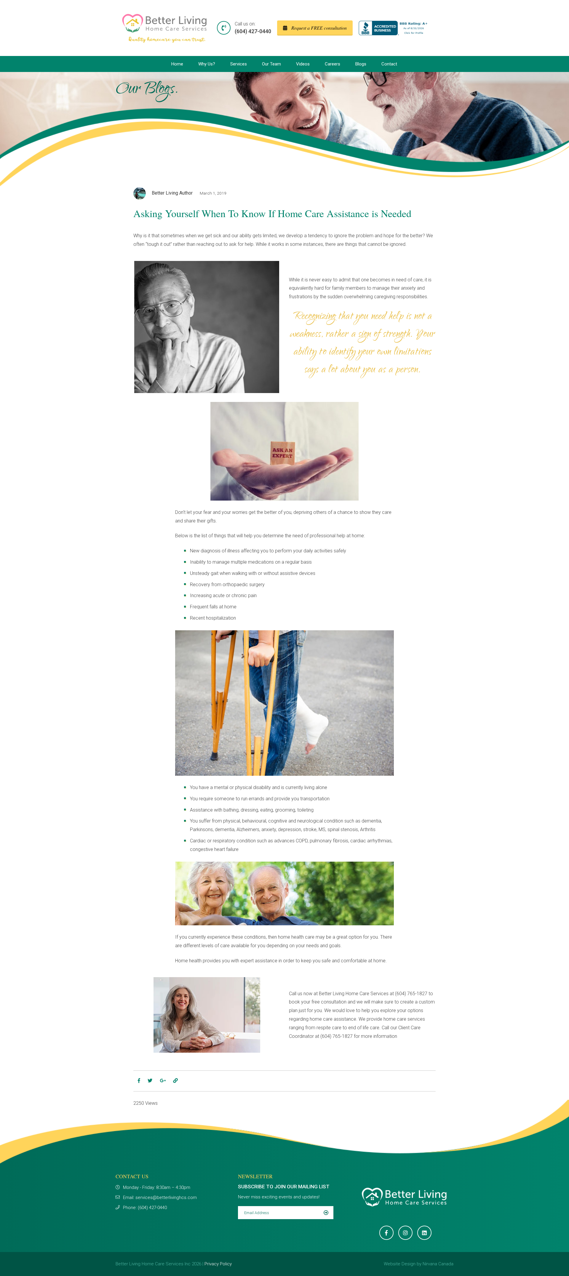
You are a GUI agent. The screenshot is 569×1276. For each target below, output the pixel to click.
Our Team (271, 64)
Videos (303, 64)
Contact (389, 64)
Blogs (360, 64)
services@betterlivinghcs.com (166, 1197)
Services (238, 64)
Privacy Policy (218, 1264)
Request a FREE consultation (318, 28)
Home (177, 64)
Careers (332, 64)
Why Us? (206, 64)
